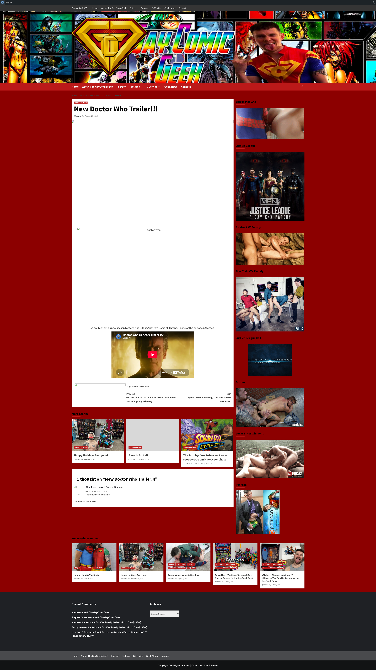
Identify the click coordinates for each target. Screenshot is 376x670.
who (147, 386)
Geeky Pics (97, 568)
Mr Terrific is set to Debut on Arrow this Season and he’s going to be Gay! (151, 397)
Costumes (87, 568)
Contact (182, 8)
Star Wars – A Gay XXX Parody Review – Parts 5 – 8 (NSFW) (111, 622)
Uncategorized (81, 103)
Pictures (144, 8)
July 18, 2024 (276, 585)
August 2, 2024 (182, 579)
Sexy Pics (191, 568)
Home (95, 8)
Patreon (133, 8)
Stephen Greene (80, 617)
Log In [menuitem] (9, 2)
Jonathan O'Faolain (192, 464)
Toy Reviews (230, 564)
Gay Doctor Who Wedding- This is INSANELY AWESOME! (208, 397)
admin (78, 116)
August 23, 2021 (207, 464)
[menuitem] (2, 2)
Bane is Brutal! (138, 455)
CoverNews (198, 665)
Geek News (169, 8)
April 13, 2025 (88, 579)
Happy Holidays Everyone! (91, 455)
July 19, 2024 (229, 582)
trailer (141, 386)
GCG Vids (156, 8)
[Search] (302, 86)
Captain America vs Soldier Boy (183, 575)
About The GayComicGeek (113, 8)
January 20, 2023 (143, 459)
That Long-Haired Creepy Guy (101, 487)
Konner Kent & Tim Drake (86, 575)
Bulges (77, 568)
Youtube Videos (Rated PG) (226, 568)
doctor (135, 386)
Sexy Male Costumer (177, 568)
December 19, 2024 (90, 459)
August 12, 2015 (91, 116)
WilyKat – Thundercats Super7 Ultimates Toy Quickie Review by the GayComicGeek (280, 578)
